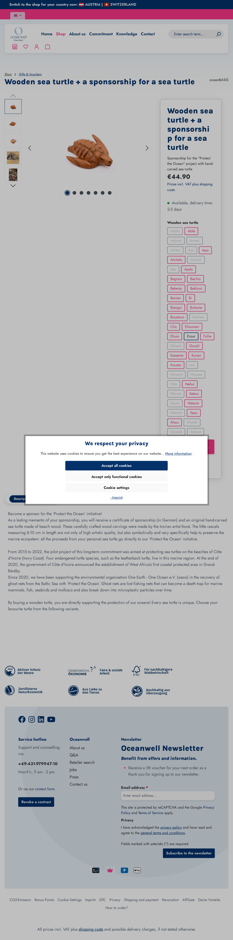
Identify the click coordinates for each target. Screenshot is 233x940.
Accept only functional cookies (116, 476)
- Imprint (116, 497)
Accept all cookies (116, 465)
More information (178, 453)
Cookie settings (116, 487)
